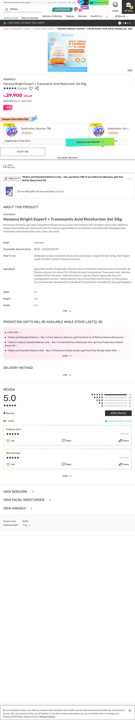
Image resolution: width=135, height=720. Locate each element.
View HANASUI (15, 508)
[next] (106, 16)
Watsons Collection (52, 16)
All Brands (120, 16)
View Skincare (15, 491)
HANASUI (9, 79)
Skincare (82, 16)
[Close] (129, 710)
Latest (11, 421)
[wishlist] (30, 88)
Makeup (70, 16)
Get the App (51, 3)
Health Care (97, 16)
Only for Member (30, 18)
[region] (67, 712)
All (4, 421)
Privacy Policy (47, 716)
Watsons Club (11, 18)
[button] (128, 7)
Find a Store (62, 3)
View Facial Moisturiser (24, 500)
